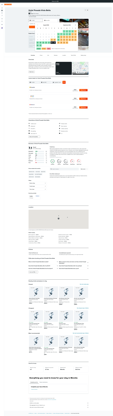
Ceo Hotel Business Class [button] (79, 323)
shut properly (37, 176)
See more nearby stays (84, 284)
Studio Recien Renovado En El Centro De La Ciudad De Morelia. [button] (35, 348)
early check (43, 171)
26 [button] (46, 42)
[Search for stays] (2, 10)
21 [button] (51, 39)
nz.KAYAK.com (31, 413)
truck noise (38, 171)
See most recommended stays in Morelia (81, 333)
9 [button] (37, 37)
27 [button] (48, 42)
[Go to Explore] (2, 19)
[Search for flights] (2, 8)
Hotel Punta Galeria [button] (48, 323)
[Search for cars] (2, 13)
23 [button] (37, 42)
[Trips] (2, 24)
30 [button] (37, 45)
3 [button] (40, 34)
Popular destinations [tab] (44, 382)
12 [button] (46, 37)
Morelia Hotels (67, 413)
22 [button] (54, 39)
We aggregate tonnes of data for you (37, 405)
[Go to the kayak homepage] (8, 4)
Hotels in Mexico (49, 413)
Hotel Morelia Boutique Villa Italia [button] (50, 298)
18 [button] (43, 39)
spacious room (31, 171)
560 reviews (36, 13)
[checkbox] (34, 197)
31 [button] (40, 45)
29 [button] (54, 42)
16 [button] (37, 39)
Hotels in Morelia (34, 389)
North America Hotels (41, 413)
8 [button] (54, 34)
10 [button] (40, 37)
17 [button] (40, 39)
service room (31, 176)
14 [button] (51, 37)
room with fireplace (38, 174)
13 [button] (48, 37)
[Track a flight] (2, 21)
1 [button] (54, 31)
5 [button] (75, 31)
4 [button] (43, 34)
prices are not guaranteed (52, 399)
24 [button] (40, 42)
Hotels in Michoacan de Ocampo (58, 413)
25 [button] (43, 42)
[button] (111, 1)
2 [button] (37, 34)
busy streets (31, 174)
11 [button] (43, 37)
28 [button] (51, 42)
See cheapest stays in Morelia (83, 308)
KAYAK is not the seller (34, 403)
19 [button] (46, 39)
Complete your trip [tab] (34, 382)
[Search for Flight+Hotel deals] (2, 15)
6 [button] (58, 34)
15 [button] (54, 37)
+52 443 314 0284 (32, 16)
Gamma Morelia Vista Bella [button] (34, 298)
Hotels (35, 413)
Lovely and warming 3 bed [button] (34, 323)
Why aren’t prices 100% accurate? (37, 407)
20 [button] (48, 39)
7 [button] (51, 34)
